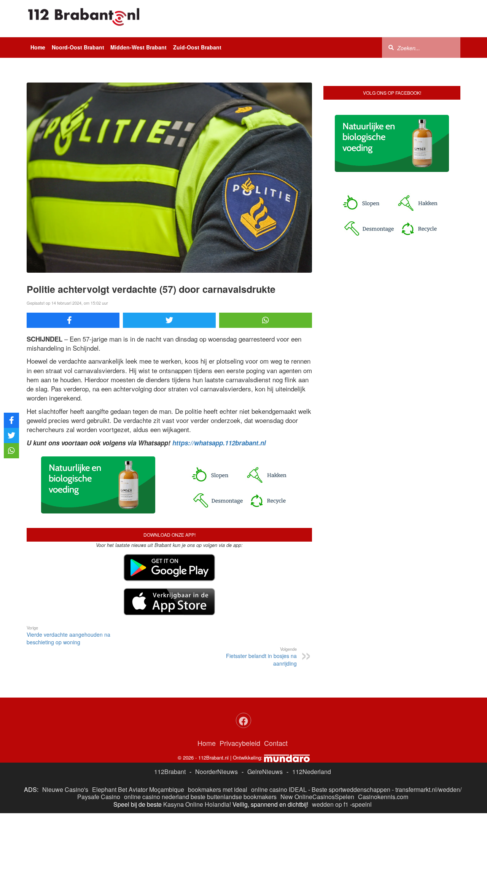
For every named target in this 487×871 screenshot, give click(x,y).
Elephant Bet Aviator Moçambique (138, 789)
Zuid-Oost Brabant (197, 47)
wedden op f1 (330, 804)
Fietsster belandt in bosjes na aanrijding (261, 656)
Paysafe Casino (98, 796)
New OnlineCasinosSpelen (317, 796)
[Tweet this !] (169, 320)
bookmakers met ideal (217, 789)
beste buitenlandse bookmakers (234, 796)
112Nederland (311, 771)
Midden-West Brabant (138, 47)
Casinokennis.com (383, 796)
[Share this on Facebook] (73, 320)
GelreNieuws (265, 771)
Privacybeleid (240, 743)
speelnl (362, 804)
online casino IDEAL (279, 789)
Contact (276, 743)
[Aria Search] (391, 47)
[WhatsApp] (265, 320)
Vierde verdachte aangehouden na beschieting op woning (68, 635)
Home (37, 47)
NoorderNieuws (216, 771)
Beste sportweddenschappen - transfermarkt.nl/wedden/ (387, 789)
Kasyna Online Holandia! (197, 804)
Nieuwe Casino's (65, 789)
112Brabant (170, 771)
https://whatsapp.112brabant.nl (219, 442)
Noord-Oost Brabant (78, 47)
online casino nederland (156, 796)
